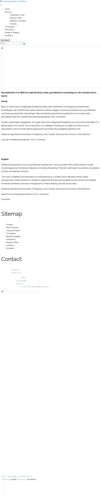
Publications (10, 30)
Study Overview (12, 228)
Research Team (16, 18)
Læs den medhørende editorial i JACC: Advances (23, 139)
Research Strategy (12, 33)
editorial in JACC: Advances (36, 194)
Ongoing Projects (13, 230)
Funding (13, 24)
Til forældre (9, 27)
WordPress (31, 479)
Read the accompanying (12, 194)
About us (8, 12)
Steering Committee (18, 21)
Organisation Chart (17, 15)
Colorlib (13, 479)
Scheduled (5, 199)
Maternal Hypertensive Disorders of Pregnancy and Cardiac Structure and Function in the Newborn (45, 134)
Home (7, 9)
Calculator (10, 248)
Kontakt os (9, 36)
